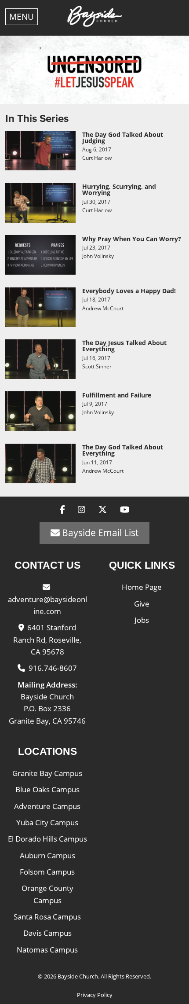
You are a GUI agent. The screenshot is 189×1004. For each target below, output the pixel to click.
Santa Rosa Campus (47, 917)
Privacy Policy (95, 995)
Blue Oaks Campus (47, 789)
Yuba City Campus (47, 822)
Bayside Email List (99, 532)
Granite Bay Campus (47, 773)
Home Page (142, 587)
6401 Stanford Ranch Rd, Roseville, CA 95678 (47, 639)
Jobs (141, 620)
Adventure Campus (47, 806)
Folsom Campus (47, 872)
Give (141, 604)
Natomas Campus (47, 950)
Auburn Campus (47, 855)
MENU (21, 16)
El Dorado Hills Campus (47, 839)
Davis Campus (47, 933)
